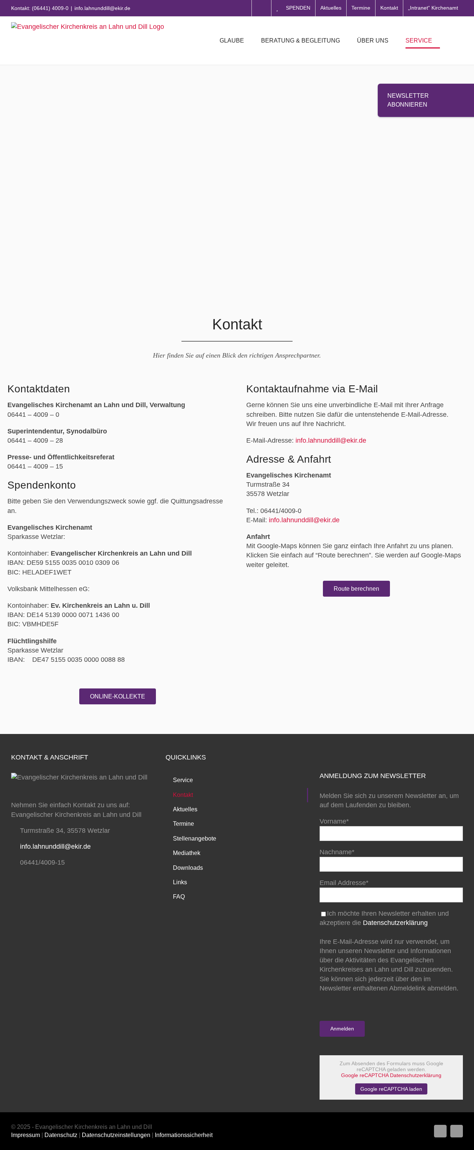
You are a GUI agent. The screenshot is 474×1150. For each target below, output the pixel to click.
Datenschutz (60, 1135)
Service (183, 780)
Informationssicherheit (184, 1135)
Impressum (25, 1135)
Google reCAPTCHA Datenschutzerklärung (391, 1075)
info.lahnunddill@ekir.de (102, 8)
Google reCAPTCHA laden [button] (391, 1089)
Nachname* (337, 852)
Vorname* (334, 821)
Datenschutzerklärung (395, 922)
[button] (451, 41)
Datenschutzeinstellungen (116, 1135)
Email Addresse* (344, 882)
